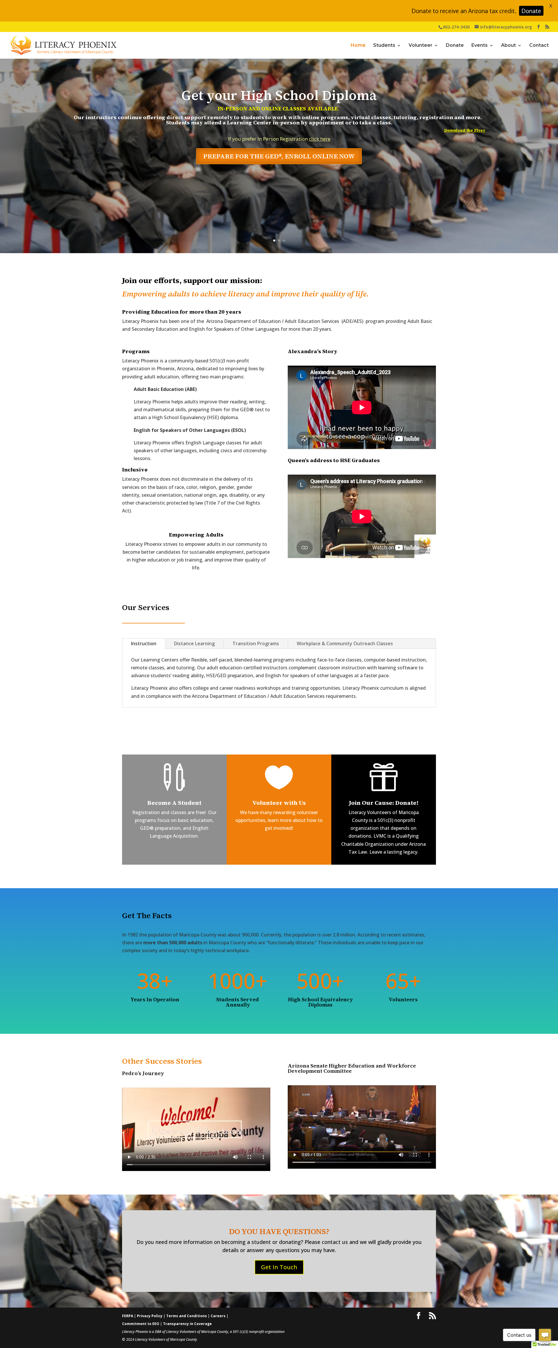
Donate (455, 45)
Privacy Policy (150, 1315)
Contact (539, 45)
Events (479, 45)
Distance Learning (194, 643)
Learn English (279, 102)
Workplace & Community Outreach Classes (345, 643)
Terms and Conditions (187, 1315)
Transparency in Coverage (187, 1323)
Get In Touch (279, 1267)
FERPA (128, 1315)
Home (358, 45)
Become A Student (174, 803)
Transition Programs (256, 643)
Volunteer (420, 45)
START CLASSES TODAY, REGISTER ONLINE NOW (279, 184)
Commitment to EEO (140, 1323)
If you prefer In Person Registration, (280, 161)
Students (384, 45)
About (508, 45)
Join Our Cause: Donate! (384, 803)
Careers (218, 1315)
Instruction (143, 643)
